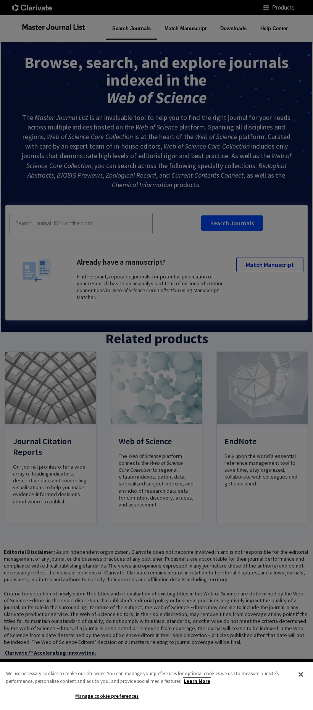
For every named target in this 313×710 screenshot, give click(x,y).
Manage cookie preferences (107, 696)
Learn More (197, 681)
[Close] (300, 674)
